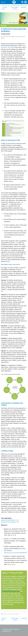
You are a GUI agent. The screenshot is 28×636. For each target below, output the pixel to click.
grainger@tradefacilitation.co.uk (10, 520)
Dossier (4, 25)
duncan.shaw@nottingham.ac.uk (10, 522)
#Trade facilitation (8, 614)
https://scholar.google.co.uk (10, 591)
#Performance (16, 614)
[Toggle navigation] (25, 2)
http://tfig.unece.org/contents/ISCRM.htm (15, 552)
